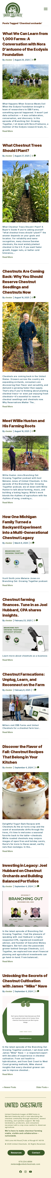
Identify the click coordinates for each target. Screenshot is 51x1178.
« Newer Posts (9, 1087)
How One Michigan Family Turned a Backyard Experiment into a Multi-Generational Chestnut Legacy (25, 527)
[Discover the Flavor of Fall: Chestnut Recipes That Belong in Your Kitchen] (25, 795)
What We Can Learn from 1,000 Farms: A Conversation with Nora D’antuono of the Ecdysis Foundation (25, 44)
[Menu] (46, 9)
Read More (7, 131)
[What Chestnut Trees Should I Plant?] (25, 191)
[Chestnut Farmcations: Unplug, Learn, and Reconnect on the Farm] (25, 707)
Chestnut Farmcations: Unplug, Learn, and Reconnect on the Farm (23, 679)
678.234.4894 (25, 1162)
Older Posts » (42, 1087)
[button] (20, 1172)
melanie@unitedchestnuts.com (25, 1164)
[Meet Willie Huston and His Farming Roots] (25, 453)
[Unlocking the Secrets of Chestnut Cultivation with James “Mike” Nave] (25, 1019)
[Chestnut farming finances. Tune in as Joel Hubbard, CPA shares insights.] (25, 638)
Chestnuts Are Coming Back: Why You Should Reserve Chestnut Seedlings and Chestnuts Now (23, 281)
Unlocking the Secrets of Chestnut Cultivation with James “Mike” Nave (24, 980)
